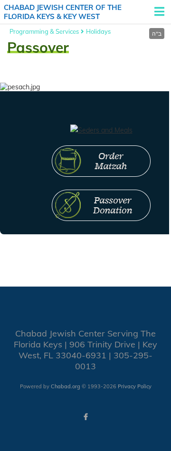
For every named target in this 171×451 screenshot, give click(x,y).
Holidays (98, 31)
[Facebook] (85, 417)
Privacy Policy (135, 386)
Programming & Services (44, 31)
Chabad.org (65, 386)
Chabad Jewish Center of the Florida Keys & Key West (63, 12)
